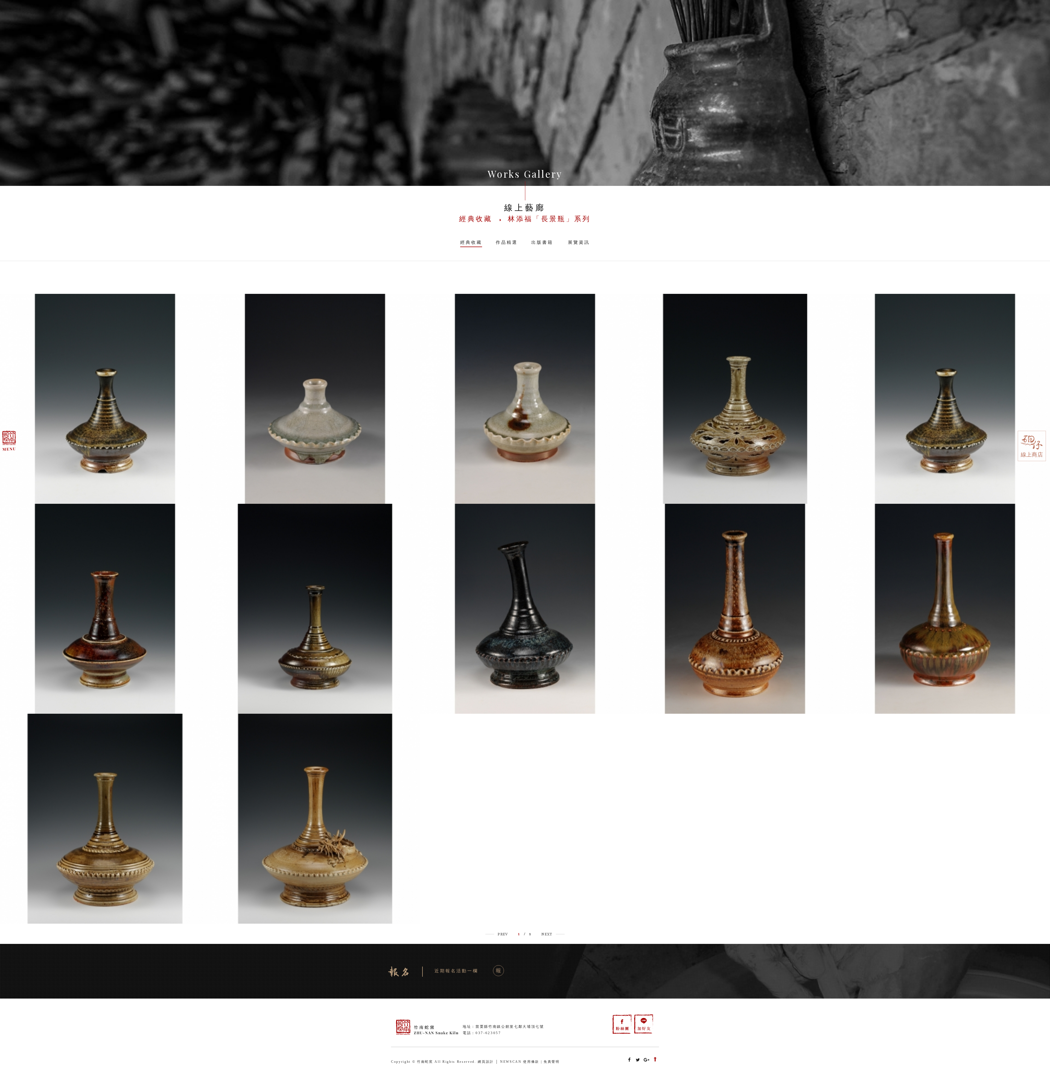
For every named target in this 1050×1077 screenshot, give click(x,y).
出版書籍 (542, 242)
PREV (503, 934)
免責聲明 (552, 1062)
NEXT (546, 934)
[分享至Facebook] (629, 1060)
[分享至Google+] (647, 1060)
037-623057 (488, 1033)
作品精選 (507, 242)
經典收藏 (471, 242)
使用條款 (531, 1062)
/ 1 (524, 933)
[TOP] (655, 1060)
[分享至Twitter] (638, 1060)
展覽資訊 (579, 242)
